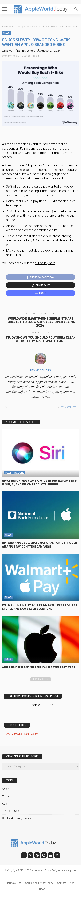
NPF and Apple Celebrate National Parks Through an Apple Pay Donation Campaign (39, 545)
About (5, 789)
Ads (4, 803)
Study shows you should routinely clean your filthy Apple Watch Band (40, 339)
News (6, 33)
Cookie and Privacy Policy (39, 882)
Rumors (19, 472)
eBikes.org (9, 165)
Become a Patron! (41, 705)
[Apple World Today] (40, 8)
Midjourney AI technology (44, 165)
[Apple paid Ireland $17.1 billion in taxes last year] (40, 639)
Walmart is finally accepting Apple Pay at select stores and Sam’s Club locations (39, 607)
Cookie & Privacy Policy (16, 818)
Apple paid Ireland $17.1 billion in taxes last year (38, 667)
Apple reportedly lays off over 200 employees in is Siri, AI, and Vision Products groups (39, 482)
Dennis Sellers (26, 50)
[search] (76, 9)
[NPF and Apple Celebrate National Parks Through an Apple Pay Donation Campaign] (40, 515)
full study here (45, 263)
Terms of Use (10, 810)
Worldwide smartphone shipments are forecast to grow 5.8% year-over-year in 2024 (40, 322)
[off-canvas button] (4, 9)
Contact (7, 796)
